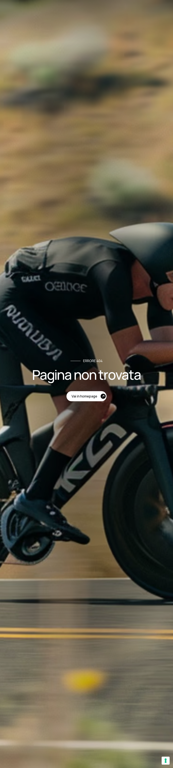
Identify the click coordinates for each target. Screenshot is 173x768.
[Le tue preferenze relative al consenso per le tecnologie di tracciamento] (166, 761)
